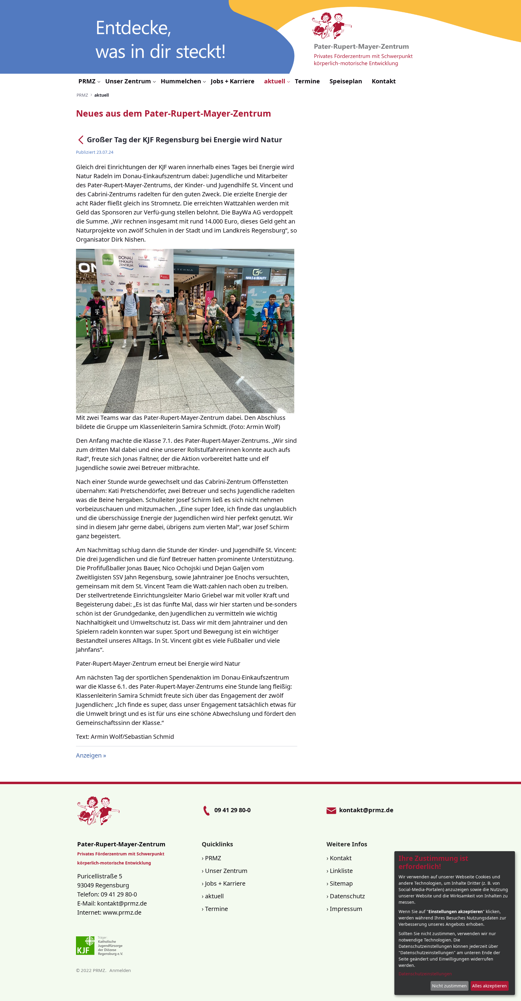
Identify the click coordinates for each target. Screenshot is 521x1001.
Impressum (346, 909)
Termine (216, 909)
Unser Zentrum (226, 871)
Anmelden (120, 970)
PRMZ (213, 858)
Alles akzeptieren (489, 986)
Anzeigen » (91, 755)
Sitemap (341, 883)
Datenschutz (347, 896)
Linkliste (341, 871)
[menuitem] (89, 81)
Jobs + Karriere (225, 883)
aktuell (214, 896)
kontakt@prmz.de (122, 903)
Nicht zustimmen (449, 986)
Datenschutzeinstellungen (425, 974)
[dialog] (454, 923)
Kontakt (341, 858)
